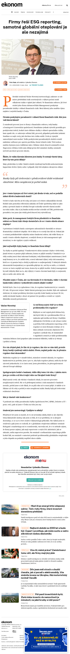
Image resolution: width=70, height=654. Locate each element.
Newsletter (23, 637)
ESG (5, 89)
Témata (23, 12)
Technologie (39, 12)
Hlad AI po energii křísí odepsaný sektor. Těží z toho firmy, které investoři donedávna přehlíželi (43, 509)
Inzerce (3, 641)
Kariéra (22, 635)
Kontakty (3, 635)
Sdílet (25, 447)
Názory (16, 12)
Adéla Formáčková (21, 641)
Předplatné (4, 639)
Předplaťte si (46, 5)
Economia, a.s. (18, 624)
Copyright (4, 624)
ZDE (50, 488)
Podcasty (48, 12)
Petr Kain (12, 82)
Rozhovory (30, 12)
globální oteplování (24, 89)
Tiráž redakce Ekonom (7, 637)
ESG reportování (12, 89)
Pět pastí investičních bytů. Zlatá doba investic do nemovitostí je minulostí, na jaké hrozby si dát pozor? (42, 597)
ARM (13, 78)
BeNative (66, 12)
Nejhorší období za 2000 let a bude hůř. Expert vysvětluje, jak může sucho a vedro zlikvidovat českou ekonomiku (44, 531)
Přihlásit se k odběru (35, 480)
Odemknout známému (41, 447)
